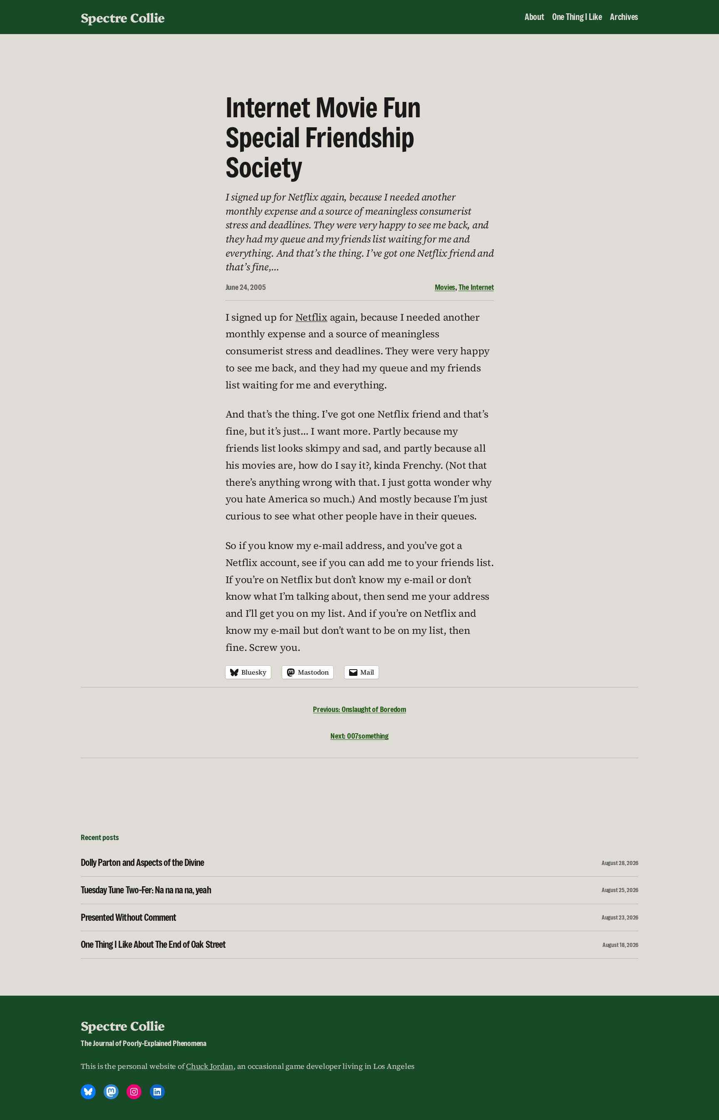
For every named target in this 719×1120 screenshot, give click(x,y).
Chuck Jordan (209, 1066)
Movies (445, 287)
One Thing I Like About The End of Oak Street (153, 945)
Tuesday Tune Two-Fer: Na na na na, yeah (146, 890)
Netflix (311, 317)
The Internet (476, 287)
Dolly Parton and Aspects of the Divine (142, 863)
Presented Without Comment (128, 917)
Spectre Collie (123, 17)
